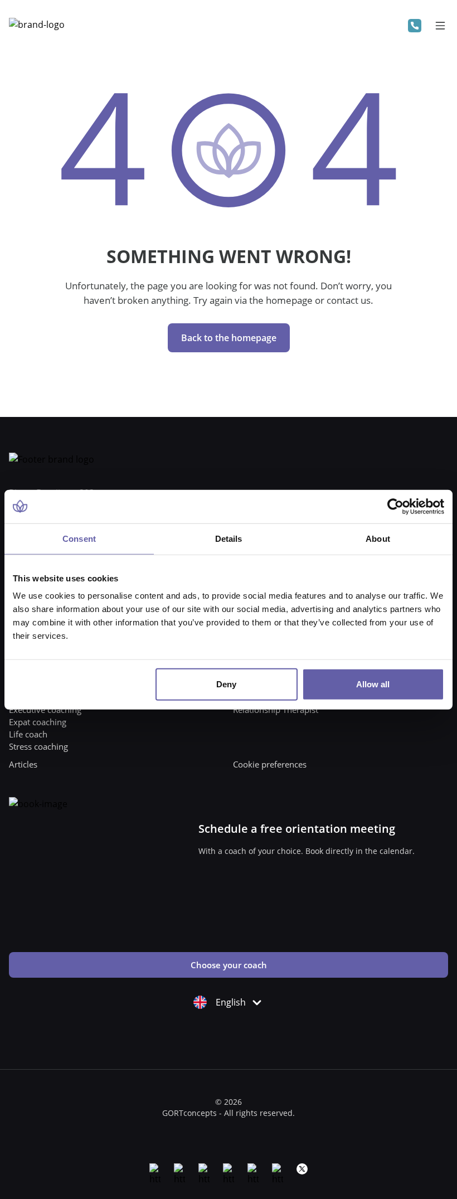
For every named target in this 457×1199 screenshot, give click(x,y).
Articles (23, 764)
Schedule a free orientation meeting (296, 828)
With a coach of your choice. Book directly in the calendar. (306, 851)
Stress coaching (38, 746)
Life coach (28, 734)
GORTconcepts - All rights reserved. (228, 1113)
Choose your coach (229, 964)
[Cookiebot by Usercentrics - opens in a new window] (395, 506)
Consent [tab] (79, 538)
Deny (226, 684)
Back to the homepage (228, 338)
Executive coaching (45, 709)
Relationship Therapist (275, 709)
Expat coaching (37, 721)
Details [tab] (228, 538)
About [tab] (378, 538)
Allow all (373, 684)
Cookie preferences (270, 764)
